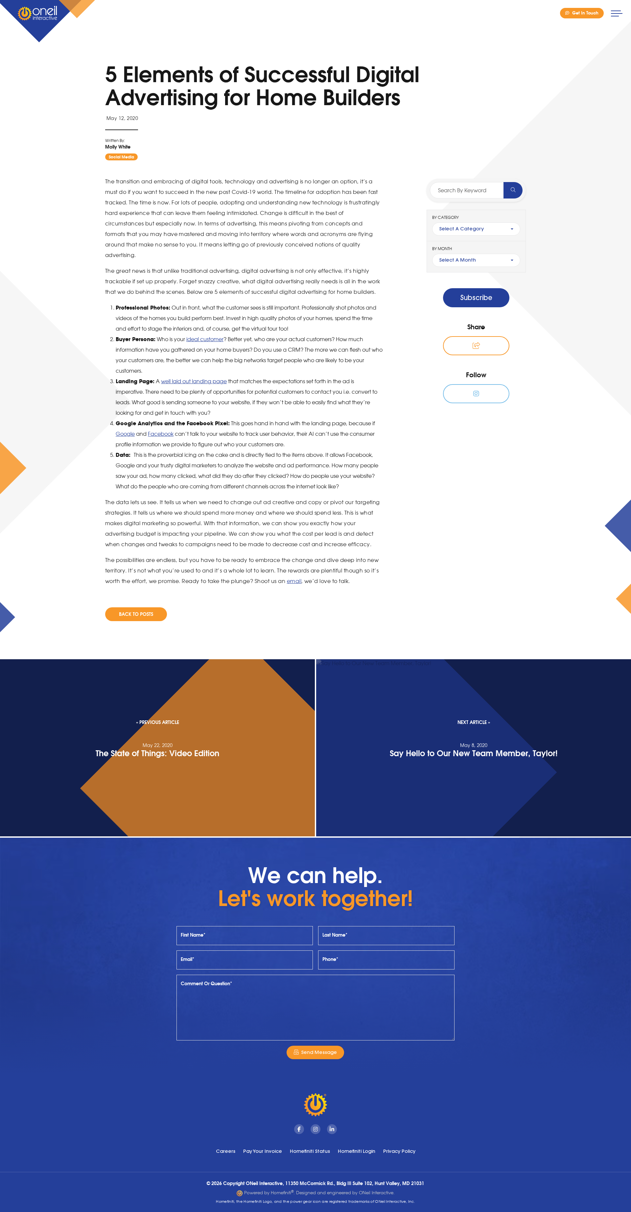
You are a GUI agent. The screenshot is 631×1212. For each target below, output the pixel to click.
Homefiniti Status (310, 1151)
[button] (476, 345)
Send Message (319, 1052)
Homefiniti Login (356, 1151)
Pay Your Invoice (262, 1151)
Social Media (121, 156)
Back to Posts (136, 614)
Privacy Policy (399, 1151)
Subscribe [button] (476, 297)
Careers (225, 1151)
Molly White (117, 147)
